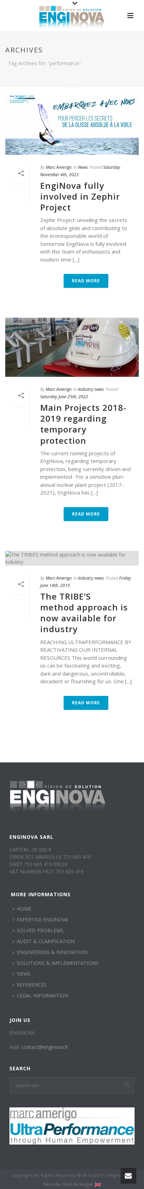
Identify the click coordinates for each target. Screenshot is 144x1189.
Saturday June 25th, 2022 (64, 397)
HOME (24, 908)
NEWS (24, 973)
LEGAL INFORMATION (42, 995)
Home (70, 81)
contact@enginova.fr (44, 1047)
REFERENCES (32, 984)
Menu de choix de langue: (69, 1184)
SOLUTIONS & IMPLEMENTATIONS (58, 963)
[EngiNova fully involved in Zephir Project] (72, 125)
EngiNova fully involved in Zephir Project (80, 196)
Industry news (91, 389)
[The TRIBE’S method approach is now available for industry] (72, 558)
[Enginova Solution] (72, 16)
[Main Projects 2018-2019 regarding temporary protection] (72, 347)
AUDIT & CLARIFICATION (46, 941)
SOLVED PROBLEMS (40, 930)
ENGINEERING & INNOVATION (52, 952)
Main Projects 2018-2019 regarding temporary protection (83, 424)
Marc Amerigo (59, 167)
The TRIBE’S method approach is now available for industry (84, 612)
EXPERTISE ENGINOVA (42, 919)
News (83, 167)
